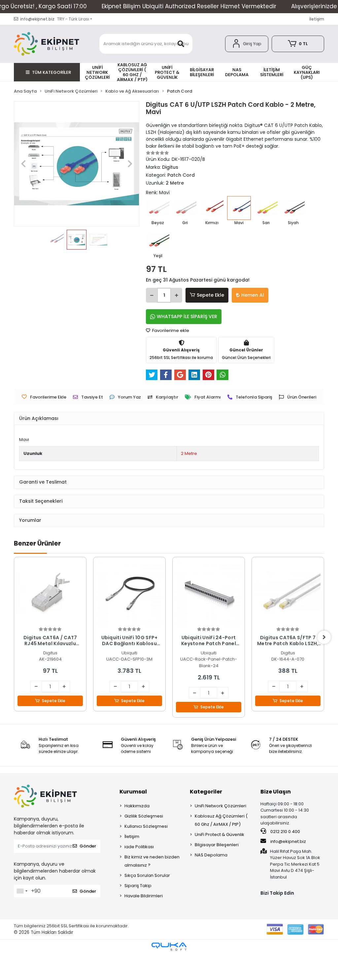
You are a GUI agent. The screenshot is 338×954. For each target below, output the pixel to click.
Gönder (88, 846)
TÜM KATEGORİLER (51, 72)
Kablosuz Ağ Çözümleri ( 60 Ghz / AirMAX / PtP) (221, 820)
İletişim (316, 19)
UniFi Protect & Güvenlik (219, 834)
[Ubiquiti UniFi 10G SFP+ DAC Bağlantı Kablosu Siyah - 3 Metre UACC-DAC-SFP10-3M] (129, 593)
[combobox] (21, 891)
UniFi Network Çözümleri (220, 806)
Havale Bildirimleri (143, 896)
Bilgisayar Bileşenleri (217, 845)
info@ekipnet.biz (288, 841)
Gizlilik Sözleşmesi (143, 816)
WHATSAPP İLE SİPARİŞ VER (187, 316)
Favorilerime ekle (170, 330)
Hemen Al (252, 295)
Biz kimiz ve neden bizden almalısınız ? (152, 861)
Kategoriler (206, 791)
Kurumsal (133, 791)
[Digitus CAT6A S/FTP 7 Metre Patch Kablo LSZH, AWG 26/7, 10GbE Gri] (288, 593)
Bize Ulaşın (275, 791)
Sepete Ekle (210, 295)
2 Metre (189, 453)
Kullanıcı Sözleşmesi (146, 826)
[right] (324, 637)
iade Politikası (139, 847)
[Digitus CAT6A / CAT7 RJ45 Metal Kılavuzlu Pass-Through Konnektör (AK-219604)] (50, 593)
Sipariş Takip (138, 885)
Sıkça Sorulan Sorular (147, 875)
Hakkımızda (137, 806)
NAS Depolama (211, 855)
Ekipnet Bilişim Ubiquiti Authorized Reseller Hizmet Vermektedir (189, 6)
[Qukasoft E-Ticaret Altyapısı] (169, 946)
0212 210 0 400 (284, 831)
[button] (246, 44)
